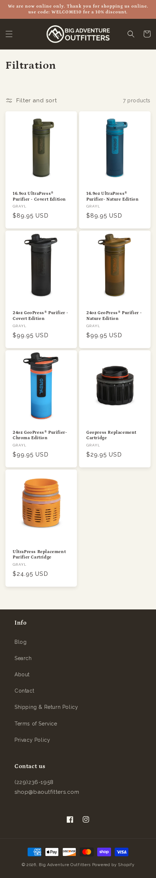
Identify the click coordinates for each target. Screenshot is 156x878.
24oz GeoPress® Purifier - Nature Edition (114, 315)
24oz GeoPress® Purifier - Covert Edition (40, 315)
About (22, 674)
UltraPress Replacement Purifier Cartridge (39, 554)
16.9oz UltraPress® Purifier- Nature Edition (112, 196)
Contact (24, 691)
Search (23, 658)
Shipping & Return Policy (46, 707)
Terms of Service (36, 724)
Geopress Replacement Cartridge (111, 435)
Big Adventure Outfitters (65, 864)
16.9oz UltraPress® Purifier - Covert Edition (39, 196)
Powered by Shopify (113, 864)
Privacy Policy (32, 740)
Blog (20, 642)
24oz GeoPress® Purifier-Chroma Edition (40, 435)
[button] (9, 34)
